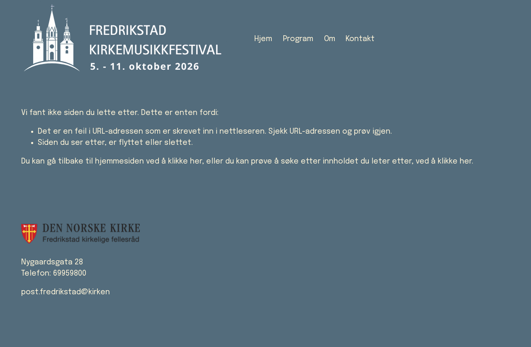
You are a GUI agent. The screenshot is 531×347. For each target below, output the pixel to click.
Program (298, 39)
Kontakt (360, 39)
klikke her (185, 161)
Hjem (263, 39)
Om (329, 39)
